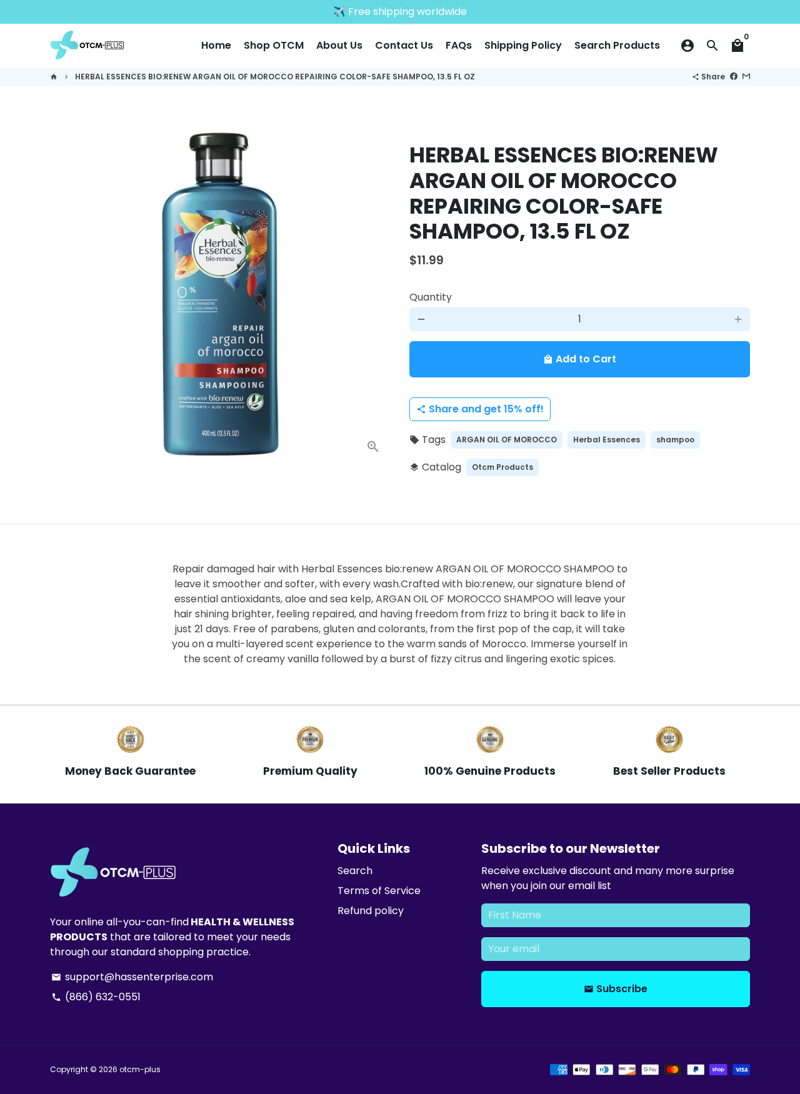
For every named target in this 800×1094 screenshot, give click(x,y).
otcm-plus (140, 1069)
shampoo (675, 439)
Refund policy (371, 910)
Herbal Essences (606, 439)
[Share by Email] (746, 76)
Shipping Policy (523, 45)
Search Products (617, 45)
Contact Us (404, 45)
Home (216, 45)
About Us (339, 45)
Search (355, 870)
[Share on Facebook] (734, 76)
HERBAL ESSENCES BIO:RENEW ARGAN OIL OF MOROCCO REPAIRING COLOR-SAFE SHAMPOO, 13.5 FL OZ (275, 76)
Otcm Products (502, 467)
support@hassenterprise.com (132, 977)
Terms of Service (379, 890)
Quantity (430, 297)
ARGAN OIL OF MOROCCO (506, 439)
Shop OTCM (274, 45)
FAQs (459, 45)
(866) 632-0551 (96, 997)
